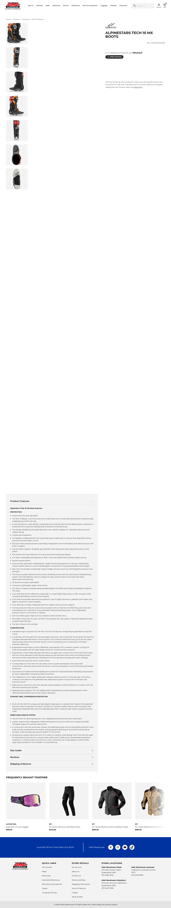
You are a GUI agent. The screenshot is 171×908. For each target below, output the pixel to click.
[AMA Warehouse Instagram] (117, 847)
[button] (39, 6)
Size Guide (15, 750)
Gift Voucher (47, 867)
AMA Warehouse (67, 904)
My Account (77, 867)
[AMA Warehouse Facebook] (110, 847)
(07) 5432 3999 (108, 888)
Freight (75, 893)
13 (134, 71)
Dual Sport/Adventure (51, 880)
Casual (44, 888)
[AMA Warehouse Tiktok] (131, 847)
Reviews (14, 757)
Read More (138, 87)
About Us (75, 871)
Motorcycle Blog (78, 880)
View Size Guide (132, 65)
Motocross (46, 876)
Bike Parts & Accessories (52, 884)
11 (121, 71)
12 (128, 71)
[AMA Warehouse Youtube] (124, 847)
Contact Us (76, 876)
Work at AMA (77, 897)
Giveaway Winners (49, 893)
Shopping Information (81, 884)
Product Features (19, 501)
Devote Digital (111, 904)
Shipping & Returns (20, 764)
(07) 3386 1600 (107, 875)
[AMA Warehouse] (12, 5)
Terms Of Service (79, 888)
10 (114, 71)
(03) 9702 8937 (137, 875)
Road (44, 871)
